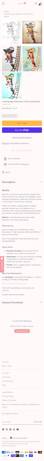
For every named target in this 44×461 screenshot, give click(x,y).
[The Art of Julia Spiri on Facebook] (3, 429)
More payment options (22, 137)
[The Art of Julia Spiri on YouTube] (17, 429)
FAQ (3, 385)
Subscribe (38, 422)
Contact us (25, 164)
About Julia (7, 366)
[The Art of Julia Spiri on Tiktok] (14, 429)
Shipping (5, 143)
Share (7, 172)
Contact (5, 362)
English (4, 438)
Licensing (6, 377)
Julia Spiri (6, 104)
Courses (5, 373)
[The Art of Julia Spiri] (22, 3)
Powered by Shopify (8, 446)
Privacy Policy (8, 396)
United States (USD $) (20, 438)
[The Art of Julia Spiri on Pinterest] (10, 429)
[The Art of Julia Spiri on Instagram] (7, 429)
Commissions (7, 381)
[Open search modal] (36, 3)
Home (6, 12)
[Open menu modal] (3, 3)
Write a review (22, 331)
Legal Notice (7, 392)
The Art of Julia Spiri (21, 441)
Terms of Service (9, 400)
